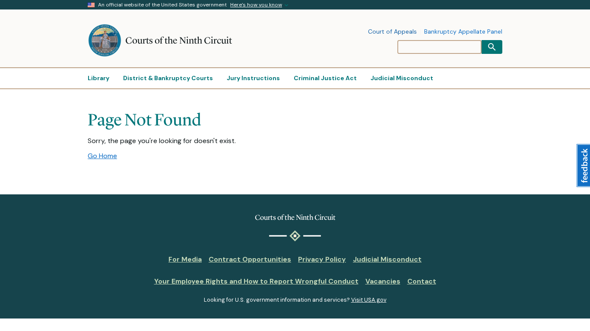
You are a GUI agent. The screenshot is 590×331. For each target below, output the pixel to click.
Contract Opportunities (250, 259)
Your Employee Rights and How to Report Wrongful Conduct (256, 281)
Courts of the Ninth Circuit (178, 40)
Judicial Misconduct (387, 259)
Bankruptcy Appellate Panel (463, 32)
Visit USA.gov (369, 299)
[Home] (106, 40)
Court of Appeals (392, 32)
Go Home (102, 155)
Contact (421, 281)
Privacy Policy (322, 259)
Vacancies (382, 281)
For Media (185, 259)
